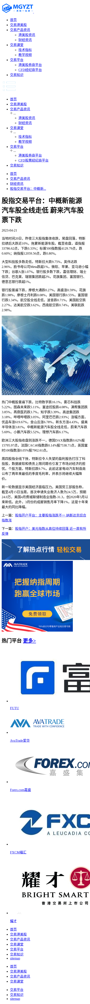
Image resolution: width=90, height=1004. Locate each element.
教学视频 (25, 55)
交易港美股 (18, 25)
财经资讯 (25, 40)
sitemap (15, 958)
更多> (29, 640)
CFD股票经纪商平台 (33, 160)
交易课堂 (16, 45)
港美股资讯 (26, 35)
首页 (13, 20)
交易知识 (16, 75)
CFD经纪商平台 (30, 70)
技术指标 (25, 50)
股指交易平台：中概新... (28, 188)
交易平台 (16, 60)
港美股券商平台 (30, 65)
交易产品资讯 (20, 30)
